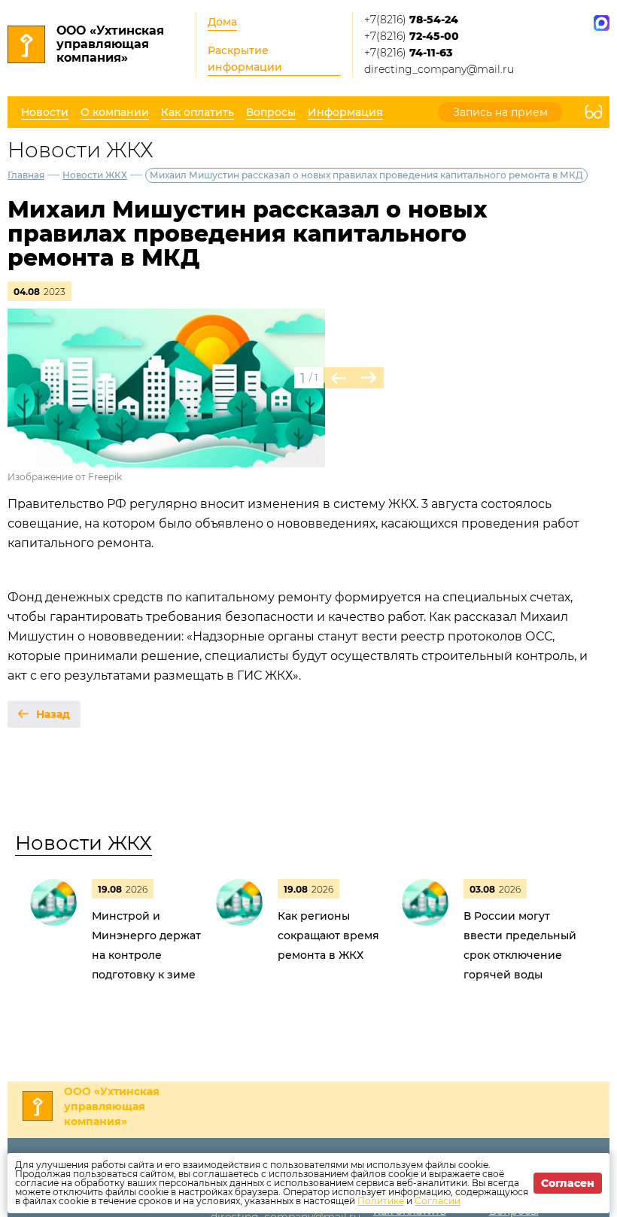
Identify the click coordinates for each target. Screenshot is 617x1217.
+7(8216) (411, 19)
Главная (26, 175)
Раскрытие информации (245, 59)
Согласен (567, 1183)
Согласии (437, 1200)
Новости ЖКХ (94, 175)
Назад (53, 714)
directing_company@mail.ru (439, 69)
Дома (222, 22)
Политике (380, 1200)
